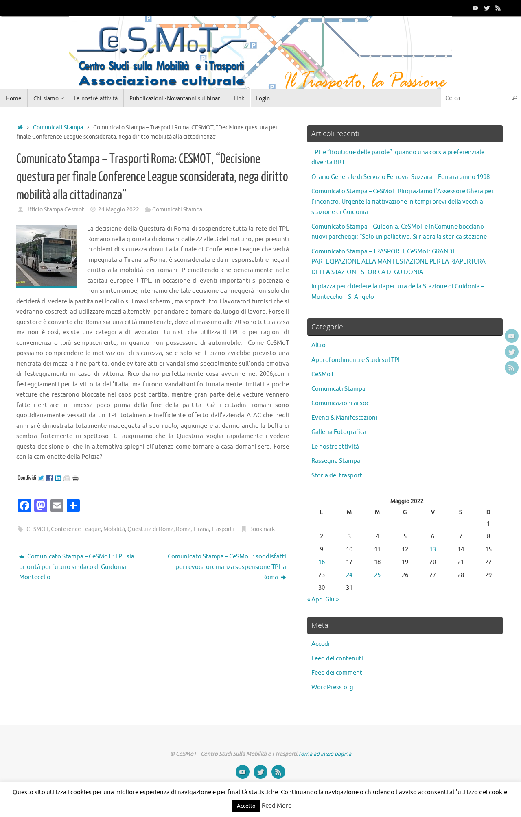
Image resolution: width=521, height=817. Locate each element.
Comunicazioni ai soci (341, 403)
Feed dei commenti (337, 673)
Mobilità (114, 529)
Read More (276, 806)
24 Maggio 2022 (118, 209)
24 (349, 575)
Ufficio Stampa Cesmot (54, 209)
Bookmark (262, 529)
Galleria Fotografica (338, 432)
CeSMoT (322, 374)
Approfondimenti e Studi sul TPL (356, 360)
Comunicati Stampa (58, 127)
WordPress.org (332, 687)
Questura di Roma (150, 529)
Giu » (332, 599)
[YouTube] (475, 7)
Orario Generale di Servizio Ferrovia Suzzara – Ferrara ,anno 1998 (400, 177)
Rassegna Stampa (335, 461)
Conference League (76, 529)
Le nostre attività (335, 447)
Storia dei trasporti (337, 475)
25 (377, 575)
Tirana (201, 529)
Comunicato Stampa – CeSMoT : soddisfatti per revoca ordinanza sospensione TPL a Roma (227, 567)
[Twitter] (487, 7)
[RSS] (498, 7)
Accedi (320, 644)
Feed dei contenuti (337, 658)
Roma (183, 529)
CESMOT (37, 529)
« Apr (314, 599)
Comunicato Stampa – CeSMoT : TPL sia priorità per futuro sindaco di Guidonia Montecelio (76, 567)
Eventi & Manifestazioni (344, 418)
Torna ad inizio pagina (324, 753)
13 (432, 549)
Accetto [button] (246, 805)
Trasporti (222, 529)
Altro (318, 345)
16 (321, 562)
